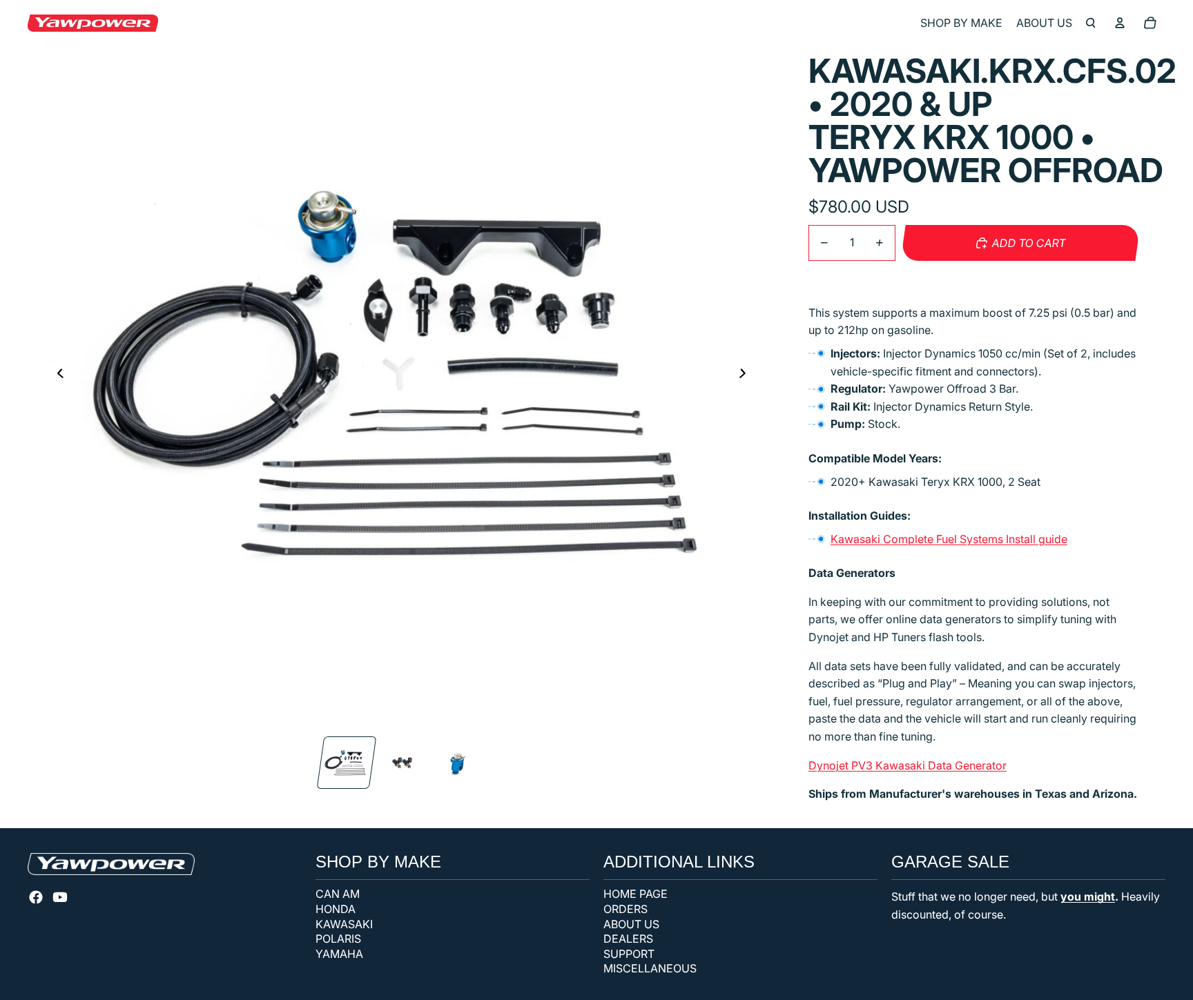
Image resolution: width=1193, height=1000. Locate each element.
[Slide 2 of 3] (401, 762)
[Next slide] (746, 374)
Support (628, 954)
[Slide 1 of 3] (346, 762)
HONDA (336, 909)
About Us (631, 924)
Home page (635, 894)
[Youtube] (60, 897)
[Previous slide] (56, 374)
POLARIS (338, 938)
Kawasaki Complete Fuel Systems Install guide (949, 539)
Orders (625, 909)
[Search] (1091, 23)
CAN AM (338, 894)
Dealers (628, 938)
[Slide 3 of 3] (456, 762)
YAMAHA (339, 954)
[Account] (1120, 23)
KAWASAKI (344, 924)
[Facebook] (36, 897)
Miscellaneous (650, 968)
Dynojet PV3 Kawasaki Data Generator (907, 765)
